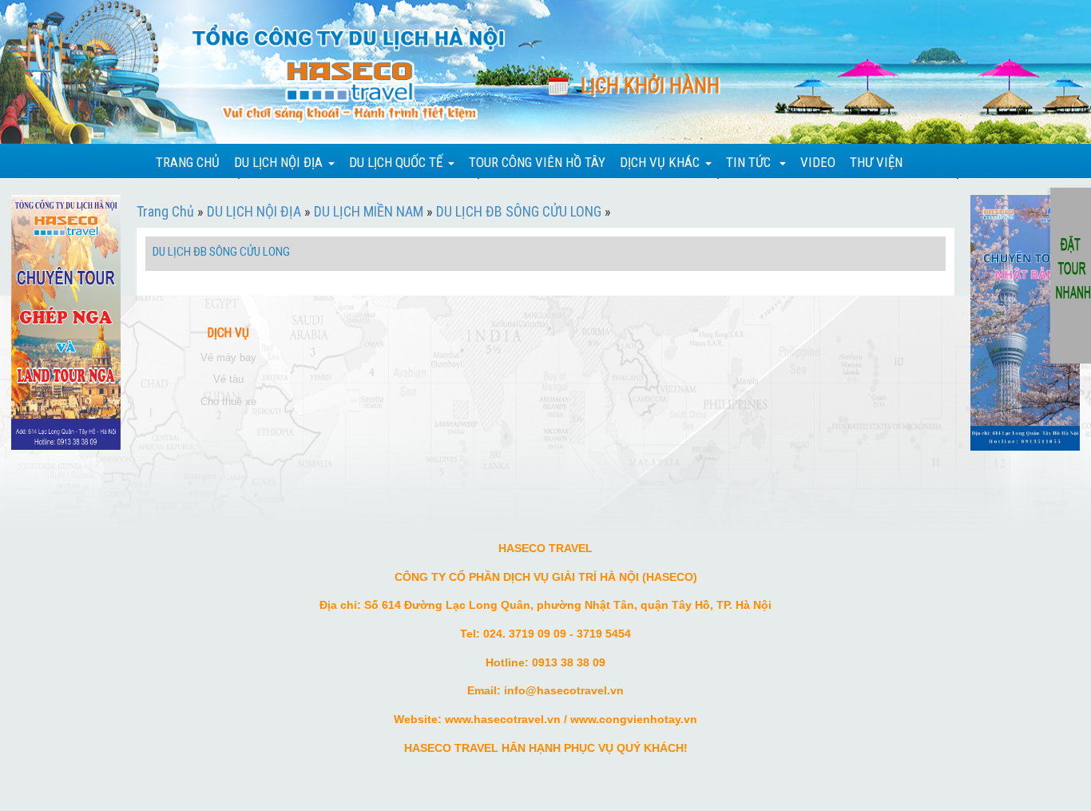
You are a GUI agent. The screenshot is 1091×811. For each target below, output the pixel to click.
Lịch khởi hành (650, 85)
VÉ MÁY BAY (228, 358)
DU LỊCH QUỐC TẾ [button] (395, 162)
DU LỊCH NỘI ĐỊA (254, 211)
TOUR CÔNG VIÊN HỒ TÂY (537, 162)
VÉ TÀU (228, 379)
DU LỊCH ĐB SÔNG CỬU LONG (518, 211)
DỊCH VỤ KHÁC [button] (660, 162)
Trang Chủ (165, 211)
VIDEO (817, 162)
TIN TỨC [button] (750, 162)
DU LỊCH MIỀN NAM (368, 211)
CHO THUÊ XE (228, 401)
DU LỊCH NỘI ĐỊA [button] (278, 162)
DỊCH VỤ (228, 333)
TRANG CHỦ (188, 162)
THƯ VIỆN (876, 162)
